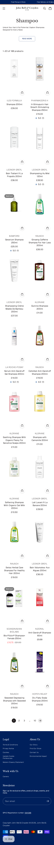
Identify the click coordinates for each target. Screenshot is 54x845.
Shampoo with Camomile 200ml (40, 438)
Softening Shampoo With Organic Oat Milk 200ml (14, 505)
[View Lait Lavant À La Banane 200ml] (39, 467)
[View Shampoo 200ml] (14, 69)
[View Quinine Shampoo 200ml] (39, 270)
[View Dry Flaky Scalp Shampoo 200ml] (39, 662)
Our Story (33, 745)
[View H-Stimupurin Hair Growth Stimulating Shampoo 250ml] (39, 69)
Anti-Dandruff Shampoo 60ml (39, 634)
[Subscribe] (47, 801)
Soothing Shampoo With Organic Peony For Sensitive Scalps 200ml (14, 440)
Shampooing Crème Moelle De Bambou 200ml (14, 308)
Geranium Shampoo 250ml (14, 241)
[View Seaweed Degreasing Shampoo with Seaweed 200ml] (14, 662)
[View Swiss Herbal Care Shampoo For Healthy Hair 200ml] (14, 532)
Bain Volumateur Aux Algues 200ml (40, 569)
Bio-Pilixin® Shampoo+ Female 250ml (14, 637)
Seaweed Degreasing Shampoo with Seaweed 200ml (14, 700)
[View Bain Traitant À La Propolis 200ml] (14, 138)
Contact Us (34, 752)
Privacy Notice (8, 748)
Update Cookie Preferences (8, 757)
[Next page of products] (40, 721)
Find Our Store (35, 748)
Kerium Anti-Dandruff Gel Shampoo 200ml (14, 372)
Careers (6, 776)
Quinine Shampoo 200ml (39, 307)
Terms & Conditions (10, 745)
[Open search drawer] (44, 8)
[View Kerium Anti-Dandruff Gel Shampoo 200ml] (14, 335)
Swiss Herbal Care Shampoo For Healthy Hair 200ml (14, 570)
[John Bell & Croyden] (27, 8)
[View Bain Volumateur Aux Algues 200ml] (39, 532)
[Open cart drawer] (50, 8)
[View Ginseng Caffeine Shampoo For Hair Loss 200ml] (39, 204)
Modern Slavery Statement (13, 762)
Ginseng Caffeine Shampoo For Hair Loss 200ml (40, 242)
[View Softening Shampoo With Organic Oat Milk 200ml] (14, 467)
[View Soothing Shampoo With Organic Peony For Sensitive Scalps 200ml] (14, 401)
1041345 (28, 813)
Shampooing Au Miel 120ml (39, 175)
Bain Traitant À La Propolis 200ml (14, 175)
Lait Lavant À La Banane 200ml (39, 504)
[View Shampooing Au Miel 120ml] (39, 138)
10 (35, 720)
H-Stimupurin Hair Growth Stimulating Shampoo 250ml (39, 107)
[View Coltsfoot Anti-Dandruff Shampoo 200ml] (39, 335)
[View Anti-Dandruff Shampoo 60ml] (39, 597)
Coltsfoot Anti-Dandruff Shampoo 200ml (40, 372)
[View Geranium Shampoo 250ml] (14, 204)
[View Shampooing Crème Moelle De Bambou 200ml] (14, 270)
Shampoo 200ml (14, 104)
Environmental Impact (38, 756)
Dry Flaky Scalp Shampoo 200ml (40, 699)
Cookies (6, 752)
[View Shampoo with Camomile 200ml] (39, 401)
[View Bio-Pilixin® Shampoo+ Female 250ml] (14, 597)
